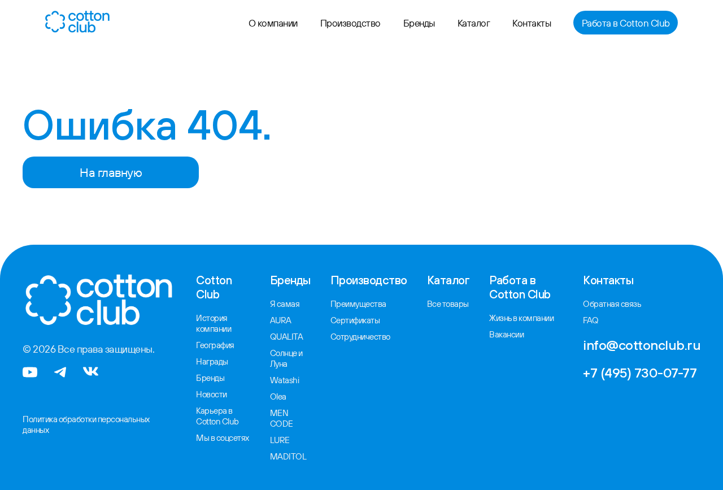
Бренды (419, 23)
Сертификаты (355, 320)
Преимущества (358, 303)
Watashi (284, 380)
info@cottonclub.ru (641, 345)
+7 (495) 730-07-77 (639, 372)
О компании (273, 23)
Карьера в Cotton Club (217, 416)
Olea (278, 396)
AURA (280, 320)
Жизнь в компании (521, 318)
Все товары (448, 303)
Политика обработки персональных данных (86, 424)
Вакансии (506, 334)
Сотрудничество (360, 336)
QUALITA (286, 336)
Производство (350, 23)
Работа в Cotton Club (626, 23)
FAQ (591, 320)
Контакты (531, 23)
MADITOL (288, 456)
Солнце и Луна (286, 358)
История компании (213, 323)
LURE (280, 440)
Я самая (285, 303)
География (215, 345)
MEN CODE (281, 418)
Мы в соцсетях (222, 437)
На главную (111, 172)
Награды (212, 361)
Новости (211, 394)
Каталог (474, 23)
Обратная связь (612, 303)
